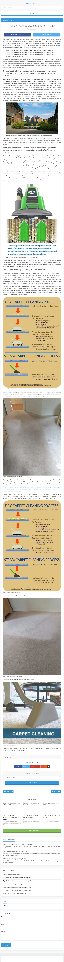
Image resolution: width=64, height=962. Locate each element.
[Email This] (48, 766)
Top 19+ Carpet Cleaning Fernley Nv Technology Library (18, 881)
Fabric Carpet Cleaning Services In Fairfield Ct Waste (17, 887)
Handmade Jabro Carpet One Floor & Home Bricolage (17, 844)
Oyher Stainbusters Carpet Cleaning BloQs (14, 859)
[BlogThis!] (45, 766)
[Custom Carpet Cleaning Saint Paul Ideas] (32, 808)
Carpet (8, 757)
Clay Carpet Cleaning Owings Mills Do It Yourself (16, 851)
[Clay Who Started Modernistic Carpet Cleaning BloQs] (12, 808)
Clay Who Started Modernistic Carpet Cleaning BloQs (12, 817)
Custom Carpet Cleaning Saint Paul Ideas (30, 816)
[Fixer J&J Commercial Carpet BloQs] (52, 808)
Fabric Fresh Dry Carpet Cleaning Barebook (14, 893)
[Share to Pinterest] (42, 766)
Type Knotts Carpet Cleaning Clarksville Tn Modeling (17, 890)
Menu (32, 13)
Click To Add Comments (32, 830)
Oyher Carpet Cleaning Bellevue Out (12, 874)
